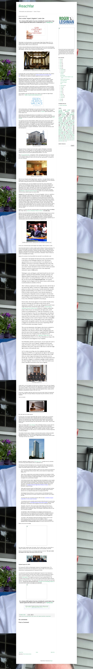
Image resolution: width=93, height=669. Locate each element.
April (61, 92)
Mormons (67, 121)
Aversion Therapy (63, 82)
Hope (32, 616)
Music (69, 123)
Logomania (72, 124)
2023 (61, 62)
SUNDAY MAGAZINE (63, 105)
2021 (61, 65)
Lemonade (62, 136)
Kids (70, 116)
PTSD (72, 113)
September (63, 85)
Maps (63, 137)
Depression (61, 129)
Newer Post (21, 652)
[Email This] (28, 614)
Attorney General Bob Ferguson (26, 616)
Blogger (51, 660)
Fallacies (72, 134)
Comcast (72, 137)
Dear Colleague (32, 424)
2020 (61, 66)
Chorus (69, 117)
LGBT (37, 616)
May (61, 91)
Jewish (64, 133)
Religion (61, 135)
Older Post (52, 652)
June (61, 89)
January (62, 97)
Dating (60, 132)
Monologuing (62, 75)
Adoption (60, 126)
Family (60, 110)
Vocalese (62, 73)
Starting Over (49, 22)
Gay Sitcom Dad (64, 125)
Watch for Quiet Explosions (65, 79)
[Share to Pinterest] (33, 614)
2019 (61, 68)
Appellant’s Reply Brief (43, 335)
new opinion (25, 577)
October (62, 72)
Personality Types (62, 131)
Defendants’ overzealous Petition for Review (28, 190)
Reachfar (26, 6)
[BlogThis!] (29, 614)
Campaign (68, 137)
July (61, 88)
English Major (63, 122)
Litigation (39, 616)
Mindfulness (71, 132)
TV (66, 129)
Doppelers (61, 130)
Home (37, 652)
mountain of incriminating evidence (46, 581)
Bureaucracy (69, 130)
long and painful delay (25, 154)
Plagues (72, 114)
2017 (61, 100)
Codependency (69, 126)
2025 (61, 59)
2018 (61, 99)
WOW (73, 135)
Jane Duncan (67, 135)
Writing (60, 119)
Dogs (73, 123)
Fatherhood (62, 113)
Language (61, 120)
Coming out (70, 131)
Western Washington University (64, 134)
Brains (63, 116)
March (62, 94)
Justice (35, 616)
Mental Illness (44, 616)
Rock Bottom (70, 133)
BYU (71, 129)
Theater (60, 128)
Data (71, 125)
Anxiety (64, 114)
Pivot (61, 83)
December (62, 69)
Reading (72, 121)
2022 (61, 63)
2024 (61, 60)
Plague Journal (68, 128)
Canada (61, 117)
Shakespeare (68, 136)
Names (60, 133)
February (62, 95)
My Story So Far (38, 461)
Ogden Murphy (48, 616)
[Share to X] (30, 614)
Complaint (43, 111)
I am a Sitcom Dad (63, 80)
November (62, 71)
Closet (60, 123)
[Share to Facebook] (31, 614)
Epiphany (65, 132)
